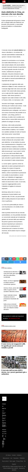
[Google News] (3, 446)
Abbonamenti (6, 458)
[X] (5, 436)
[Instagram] (3, 444)
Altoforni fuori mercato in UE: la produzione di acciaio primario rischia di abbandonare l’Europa (13, 7)
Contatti (14, 455)
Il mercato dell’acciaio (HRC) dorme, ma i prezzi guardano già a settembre (14, 372)
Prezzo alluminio (4, 415)
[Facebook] (3, 436)
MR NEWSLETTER (14, 318)
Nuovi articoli (5, 461)
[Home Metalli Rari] (4, 3)
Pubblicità (22, 458)
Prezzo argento (4, 423)
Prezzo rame (4, 413)
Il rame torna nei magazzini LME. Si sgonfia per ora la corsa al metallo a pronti (13, 346)
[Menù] (25, 1)
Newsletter (16, 458)
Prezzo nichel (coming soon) (4, 425)
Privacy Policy (19, 461)
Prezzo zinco (4, 418)
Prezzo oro (4, 420)
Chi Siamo (8, 455)
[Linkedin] (4, 439)
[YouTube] (3, 441)
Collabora (19, 455)
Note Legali (12, 461)
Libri (11, 458)
